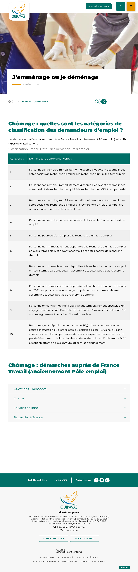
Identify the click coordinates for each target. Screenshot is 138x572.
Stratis (124, 568)
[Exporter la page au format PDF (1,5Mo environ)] (98, 101)
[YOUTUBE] (101, 480)
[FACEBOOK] (96, 480)
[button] (120, 6)
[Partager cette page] (104, 101)
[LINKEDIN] (107, 480)
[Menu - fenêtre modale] (131, 6)
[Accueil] (9, 101)
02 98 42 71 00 (70, 530)
